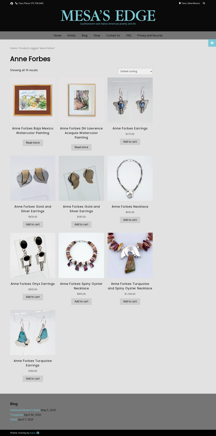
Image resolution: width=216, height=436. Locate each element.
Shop (97, 35)
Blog (85, 35)
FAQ (128, 35)
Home (57, 35)
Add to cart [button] (130, 141)
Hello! (13, 419)
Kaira (32, 432)
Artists (71, 35)
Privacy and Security (150, 35)
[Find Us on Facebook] (11, 3)
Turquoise (16, 415)
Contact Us (113, 35)
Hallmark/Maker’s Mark (25, 410)
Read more (33, 142)
